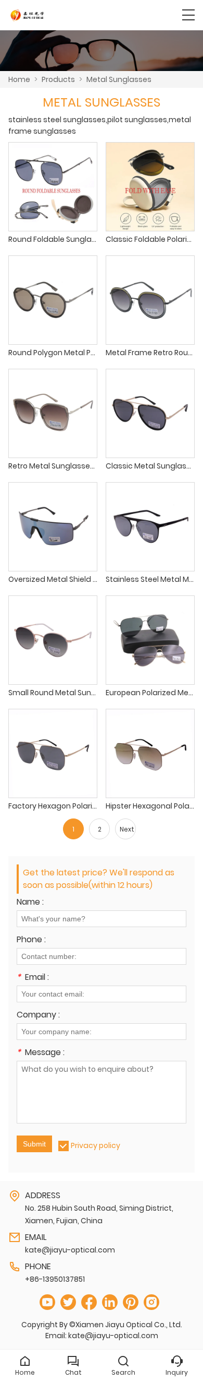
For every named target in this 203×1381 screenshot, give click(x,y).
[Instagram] (151, 1302)
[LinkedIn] (110, 1302)
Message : (41, 1053)
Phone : (31, 940)
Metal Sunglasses (118, 79)
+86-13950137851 (55, 1279)
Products (58, 79)
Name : (30, 903)
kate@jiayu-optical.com (70, 1250)
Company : (38, 1016)
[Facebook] (89, 1302)
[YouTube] (47, 1302)
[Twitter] (68, 1302)
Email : (33, 978)
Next (127, 829)
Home (19, 79)
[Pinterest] (130, 1302)
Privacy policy (95, 1145)
